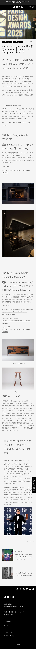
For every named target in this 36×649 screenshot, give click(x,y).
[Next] (33, 2)
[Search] (33, 7)
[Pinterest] (24, 589)
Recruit (6, 625)
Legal (6, 629)
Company (7, 622)
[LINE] (33, 589)
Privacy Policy (9, 632)
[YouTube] (30, 589)
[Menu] (3, 7)
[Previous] (3, 2)
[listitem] (18, 2)
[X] (27, 589)
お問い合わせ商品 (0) (34, 484)
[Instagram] (20, 589)
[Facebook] (17, 589)
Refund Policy (9, 636)
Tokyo (18, 42)
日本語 (18, 644)
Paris (6, 42)
